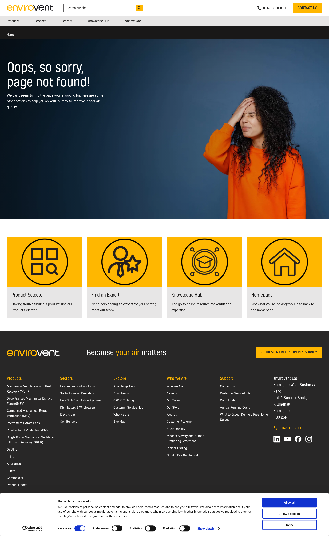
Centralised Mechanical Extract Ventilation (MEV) (27, 413)
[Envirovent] (30, 8)
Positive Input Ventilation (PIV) (27, 430)
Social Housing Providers (77, 393)
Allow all (289, 502)
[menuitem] (13, 21)
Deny (289, 524)
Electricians (68, 414)
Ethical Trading (177, 448)
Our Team (173, 400)
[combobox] (100, 8)
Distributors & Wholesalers (78, 407)
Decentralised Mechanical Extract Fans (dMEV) (29, 401)
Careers (172, 393)
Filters (11, 471)
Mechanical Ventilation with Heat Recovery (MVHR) (29, 388)
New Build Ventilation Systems (80, 400)
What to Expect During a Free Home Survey (244, 417)
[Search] (139, 8)
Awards (172, 414)
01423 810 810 (290, 428)
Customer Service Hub (128, 407)
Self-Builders (68, 421)
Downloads (121, 393)
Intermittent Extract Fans (23, 423)
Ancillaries (14, 464)
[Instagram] (308, 439)
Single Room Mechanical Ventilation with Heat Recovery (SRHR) (31, 439)
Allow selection (289, 513)
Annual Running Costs (235, 407)
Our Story (173, 407)
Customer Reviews (179, 421)
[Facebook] (298, 439)
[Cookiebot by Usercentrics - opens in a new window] (32, 528)
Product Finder (16, 485)
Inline (10, 457)
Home (10, 35)
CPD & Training (123, 400)
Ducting (12, 449)
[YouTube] (287, 439)
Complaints (228, 400)
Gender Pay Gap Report (182, 455)
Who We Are (175, 386)
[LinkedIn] (276, 439)
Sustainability (176, 429)
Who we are (121, 414)
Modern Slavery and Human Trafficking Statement (185, 438)
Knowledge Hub (124, 386)
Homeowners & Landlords (77, 386)
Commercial (15, 478)
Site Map (119, 421)
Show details (206, 528)
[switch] (117, 528)
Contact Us (227, 386)
